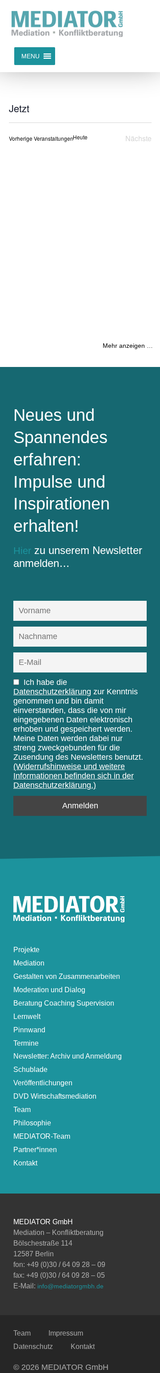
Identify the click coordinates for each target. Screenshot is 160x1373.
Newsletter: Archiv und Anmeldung (67, 1056)
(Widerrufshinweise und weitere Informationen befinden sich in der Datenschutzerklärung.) (73, 776)
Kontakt (25, 1163)
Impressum (65, 1333)
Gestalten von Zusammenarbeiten (66, 976)
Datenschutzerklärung (52, 691)
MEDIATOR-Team (41, 1136)
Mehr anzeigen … (128, 345)
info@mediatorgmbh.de (70, 1286)
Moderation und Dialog (49, 990)
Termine (26, 1043)
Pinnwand (29, 1030)
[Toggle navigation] (140, 24)
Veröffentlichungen (42, 1083)
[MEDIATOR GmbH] (68, 918)
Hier (22, 550)
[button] (30, 56)
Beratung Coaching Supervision (63, 1003)
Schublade (30, 1069)
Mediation (28, 963)
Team (22, 1109)
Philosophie (32, 1123)
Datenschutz (33, 1346)
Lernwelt (26, 1016)
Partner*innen (35, 1149)
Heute (80, 137)
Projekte (26, 949)
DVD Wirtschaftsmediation (54, 1096)
